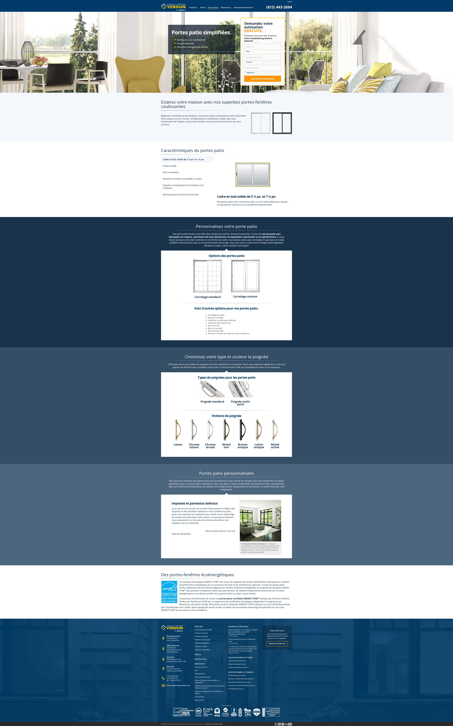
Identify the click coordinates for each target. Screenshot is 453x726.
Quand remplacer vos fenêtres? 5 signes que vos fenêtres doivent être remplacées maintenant (242, 632)
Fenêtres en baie (201, 646)
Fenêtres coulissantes (202, 640)
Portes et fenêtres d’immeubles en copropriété (207, 681)
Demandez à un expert (238, 626)
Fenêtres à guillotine (202, 643)
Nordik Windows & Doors (237, 675)
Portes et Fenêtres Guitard (237, 667)
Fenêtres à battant (201, 633)
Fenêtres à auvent (201, 636)
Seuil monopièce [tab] (171, 172)
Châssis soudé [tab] (169, 165)
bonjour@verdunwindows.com (178, 685)
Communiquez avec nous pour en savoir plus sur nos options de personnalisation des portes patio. (203, 529)
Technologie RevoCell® (203, 630)
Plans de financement (202, 677)
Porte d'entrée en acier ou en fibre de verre (241, 640)
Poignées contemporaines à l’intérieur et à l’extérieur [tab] (183, 187)
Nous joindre (199, 700)
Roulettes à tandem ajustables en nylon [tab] (182, 178)
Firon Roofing (199, 697)
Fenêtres (193, 7)
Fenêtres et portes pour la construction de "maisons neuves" (210, 687)
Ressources (225, 7)
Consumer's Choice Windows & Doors (241, 685)
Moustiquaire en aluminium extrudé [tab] (180, 194)
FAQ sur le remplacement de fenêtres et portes (209, 692)
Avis (196, 670)
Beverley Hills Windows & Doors (239, 682)
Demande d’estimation (243, 7)
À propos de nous (201, 667)
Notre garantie (200, 674)
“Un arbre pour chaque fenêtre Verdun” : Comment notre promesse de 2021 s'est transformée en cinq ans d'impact (243, 649)
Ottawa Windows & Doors (237, 664)
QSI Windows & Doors (236, 689)
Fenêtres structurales (202, 650)
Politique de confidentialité (214, 724)
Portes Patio (213, 7)
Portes (203, 7)
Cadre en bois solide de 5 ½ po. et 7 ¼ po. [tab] (183, 159)
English (289, 1)
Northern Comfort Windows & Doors (241, 679)
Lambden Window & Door (237, 661)
